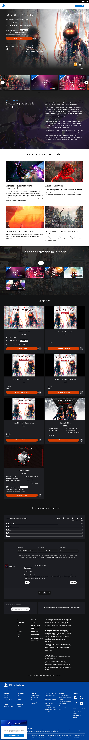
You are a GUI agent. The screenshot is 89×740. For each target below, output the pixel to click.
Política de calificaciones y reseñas (52, 557)
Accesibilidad (34, 697)
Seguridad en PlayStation (51, 699)
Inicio (5, 689)
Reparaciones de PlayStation (49, 704)
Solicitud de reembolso (50, 709)
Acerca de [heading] (6, 693)
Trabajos (6, 697)
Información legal (34, 736)
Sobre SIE (6, 695)
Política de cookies (68, 736)
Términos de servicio (64, 695)
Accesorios (29, 6)
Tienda (8, 6)
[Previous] (3, 82)
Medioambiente (35, 695)
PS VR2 (19, 700)
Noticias (35, 6)
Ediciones (20, 547)
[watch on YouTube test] (53, 88)
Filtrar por (41, 547)
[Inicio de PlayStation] (4, 6)
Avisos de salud (49, 655)
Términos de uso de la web (53, 736)
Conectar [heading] (75, 693)
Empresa (6, 704)
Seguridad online (35, 700)
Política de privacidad (41, 736)
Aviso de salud (62, 703)
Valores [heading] (33, 693)
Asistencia (41, 6)
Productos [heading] (20, 693)
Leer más (43, 578)
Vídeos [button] (41, 263)
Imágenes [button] (47, 263)
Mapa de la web (62, 736)
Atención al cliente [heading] (50, 693)
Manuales (47, 711)
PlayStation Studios (8, 700)
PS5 (13, 6)
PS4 (18, 697)
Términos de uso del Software (79, 736)
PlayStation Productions (9, 702)
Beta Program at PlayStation (76, 716)
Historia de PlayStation (9, 706)
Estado (46, 701)
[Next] (86, 82)
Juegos (17, 6)
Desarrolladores (62, 705)
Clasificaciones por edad (65, 701)
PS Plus (23, 6)
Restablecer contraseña (50, 707)
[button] (44, 82)
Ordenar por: (62, 547)
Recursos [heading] (61, 693)
